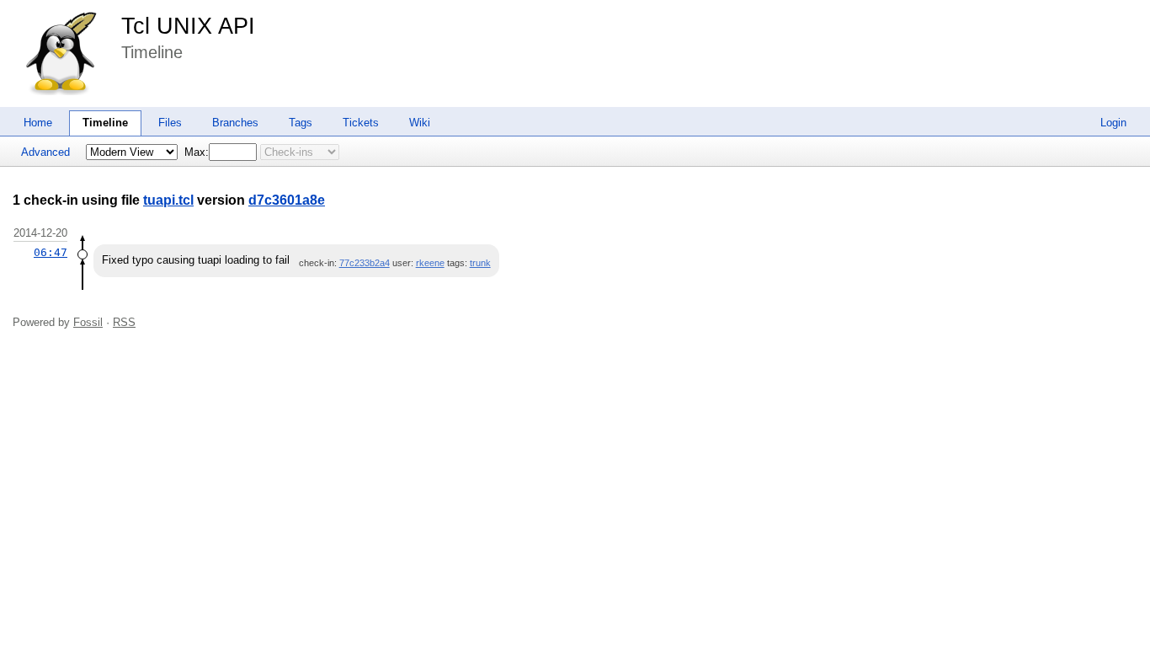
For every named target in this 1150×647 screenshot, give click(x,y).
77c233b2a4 (364, 263)
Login (1113, 122)
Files (170, 122)
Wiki (419, 122)
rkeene (430, 263)
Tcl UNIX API (188, 26)
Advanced (45, 152)
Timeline (105, 122)
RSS (124, 322)
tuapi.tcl (168, 200)
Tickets (361, 122)
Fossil (88, 322)
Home (38, 122)
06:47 (50, 252)
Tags (300, 122)
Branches (235, 122)
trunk (480, 263)
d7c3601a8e (286, 200)
